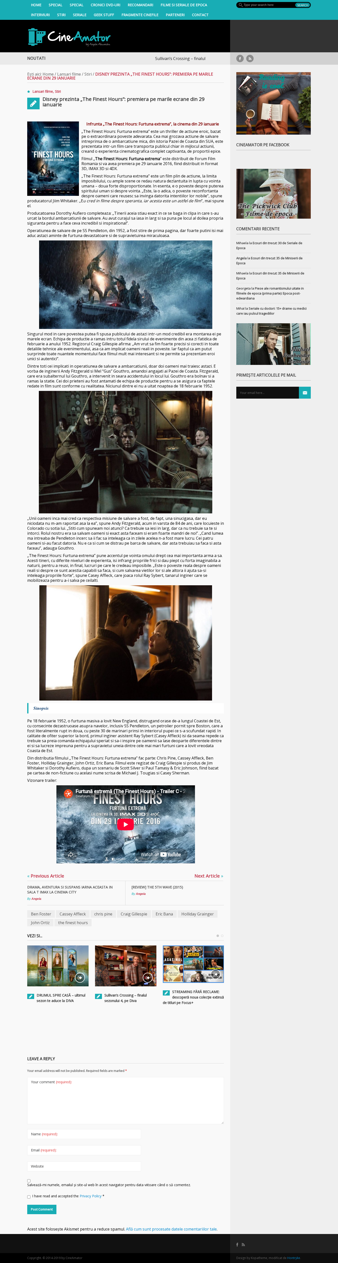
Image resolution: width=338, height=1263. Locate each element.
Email (44, 1150)
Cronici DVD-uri (105, 4)
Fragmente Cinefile (139, 14)
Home (36, 4)
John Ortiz (40, 922)
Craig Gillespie (134, 914)
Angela (36, 899)
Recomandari (140, 4)
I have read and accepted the (68, 1196)
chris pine (103, 914)
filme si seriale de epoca (184, 4)
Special (55, 4)
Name (44, 1134)
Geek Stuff (104, 14)
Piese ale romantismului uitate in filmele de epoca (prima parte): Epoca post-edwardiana (270, 293)
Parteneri (175, 14)
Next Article (208, 875)
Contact (200, 14)
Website (37, 1166)
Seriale (79, 14)
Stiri (61, 14)
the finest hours (73, 922)
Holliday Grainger (197, 914)
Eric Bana (164, 914)
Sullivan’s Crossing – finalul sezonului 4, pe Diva (154, 58)
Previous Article (45, 875)
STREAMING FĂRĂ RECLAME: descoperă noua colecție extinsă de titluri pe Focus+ (193, 997)
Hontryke (293, 1258)
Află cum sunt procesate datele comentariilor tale (171, 1229)
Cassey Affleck (73, 914)
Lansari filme (69, 74)
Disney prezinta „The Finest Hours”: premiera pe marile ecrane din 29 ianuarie (123, 102)
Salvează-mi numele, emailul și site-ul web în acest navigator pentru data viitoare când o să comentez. (109, 1184)
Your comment (51, 1082)
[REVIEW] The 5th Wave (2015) (157, 887)
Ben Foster (41, 914)
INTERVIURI (40, 14)
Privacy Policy (91, 1196)
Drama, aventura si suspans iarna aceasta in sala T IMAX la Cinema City (70, 889)
